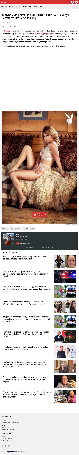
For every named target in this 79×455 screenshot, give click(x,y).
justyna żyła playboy (16, 228)
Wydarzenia (38, 6)
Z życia (24, 6)
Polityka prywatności (7, 429)
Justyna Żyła (6, 31)
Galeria (39, 214)
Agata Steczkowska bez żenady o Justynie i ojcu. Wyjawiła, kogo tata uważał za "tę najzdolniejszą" (24, 303)
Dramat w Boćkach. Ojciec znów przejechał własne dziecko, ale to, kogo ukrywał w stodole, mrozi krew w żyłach (25, 273)
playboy (32, 228)
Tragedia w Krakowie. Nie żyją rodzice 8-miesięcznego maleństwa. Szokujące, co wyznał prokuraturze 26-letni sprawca (26, 319)
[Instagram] (5, 446)
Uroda (11, 6)
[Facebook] (2, 446)
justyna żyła (5, 228)
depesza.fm (4, 440)
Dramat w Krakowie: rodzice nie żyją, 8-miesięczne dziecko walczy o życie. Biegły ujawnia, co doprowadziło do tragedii (26, 288)
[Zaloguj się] (72, 2)
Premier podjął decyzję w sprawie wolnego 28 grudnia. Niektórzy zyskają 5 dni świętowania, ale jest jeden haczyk (26, 334)
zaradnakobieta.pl (6, 438)
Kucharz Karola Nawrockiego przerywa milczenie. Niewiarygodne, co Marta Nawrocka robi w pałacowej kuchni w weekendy (25, 364)
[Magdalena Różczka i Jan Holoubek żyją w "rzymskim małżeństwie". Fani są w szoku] (65, 351)
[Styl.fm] (5, 2)
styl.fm (3, 437)
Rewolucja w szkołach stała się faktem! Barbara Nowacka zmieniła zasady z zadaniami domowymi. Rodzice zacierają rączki (27, 394)
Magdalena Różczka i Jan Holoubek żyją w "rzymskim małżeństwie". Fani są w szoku (25, 348)
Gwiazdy (4, 6)
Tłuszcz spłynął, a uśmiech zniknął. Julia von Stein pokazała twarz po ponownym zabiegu (24, 257)
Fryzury (17, 6)
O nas (3, 420)
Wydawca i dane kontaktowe (10, 422)
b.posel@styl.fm (25, 243)
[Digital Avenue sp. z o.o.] (12, 451)
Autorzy (3, 425)
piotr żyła (26, 228)
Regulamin (4, 427)
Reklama (4, 424)
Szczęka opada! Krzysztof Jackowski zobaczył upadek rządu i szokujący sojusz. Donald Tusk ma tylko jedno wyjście (26, 379)
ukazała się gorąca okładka (44, 34)
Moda (30, 6)
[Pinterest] (9, 446)
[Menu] (76, 2)
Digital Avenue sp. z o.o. (46, 247)
